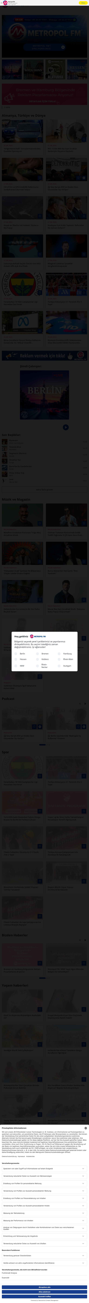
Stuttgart (67, 666)
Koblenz (45, 659)
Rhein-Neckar (44, 665)
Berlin (22, 653)
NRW (22, 666)
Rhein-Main (68, 659)
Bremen (45, 653)
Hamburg (67, 653)
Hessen (23, 659)
